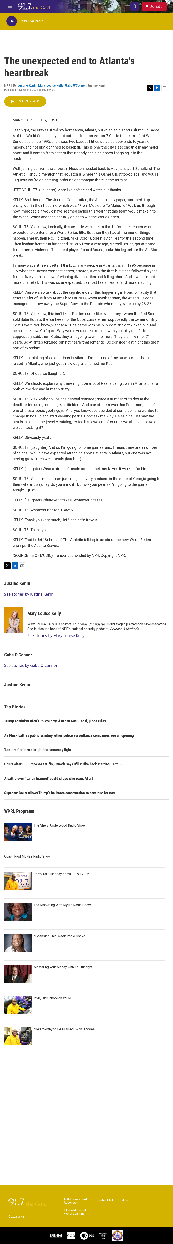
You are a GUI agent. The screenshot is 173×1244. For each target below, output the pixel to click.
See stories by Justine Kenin (29, 594)
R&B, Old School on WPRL (53, 998)
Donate (155, 6)
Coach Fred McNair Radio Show (27, 856)
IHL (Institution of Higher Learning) (75, 1212)
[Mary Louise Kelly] (13, 620)
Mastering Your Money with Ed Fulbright (63, 967)
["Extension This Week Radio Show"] (18, 943)
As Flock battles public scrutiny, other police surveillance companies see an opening (69, 735)
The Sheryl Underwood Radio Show (59, 825)
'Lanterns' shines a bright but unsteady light (37, 749)
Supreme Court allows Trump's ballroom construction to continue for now (59, 793)
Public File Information (113, 1200)
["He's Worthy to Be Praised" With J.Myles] (18, 1036)
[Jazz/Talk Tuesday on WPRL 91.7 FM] (18, 881)
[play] (11, 21)
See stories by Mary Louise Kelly (55, 635)
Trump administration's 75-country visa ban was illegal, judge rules (55, 721)
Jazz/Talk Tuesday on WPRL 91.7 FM (61, 874)
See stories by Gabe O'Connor (30, 665)
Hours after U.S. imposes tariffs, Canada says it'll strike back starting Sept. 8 (63, 764)
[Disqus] (86, 1128)
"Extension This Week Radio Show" (59, 936)
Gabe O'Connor (75, 85)
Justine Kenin (27, 85)
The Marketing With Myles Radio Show (62, 905)
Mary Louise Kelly (50, 85)
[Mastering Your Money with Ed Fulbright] (18, 974)
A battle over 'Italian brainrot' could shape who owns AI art (48, 778)
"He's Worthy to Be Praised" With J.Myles (64, 1029)
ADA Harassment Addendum (75, 1201)
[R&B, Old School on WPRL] (18, 1005)
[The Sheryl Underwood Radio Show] (18, 832)
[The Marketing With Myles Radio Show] (18, 912)
